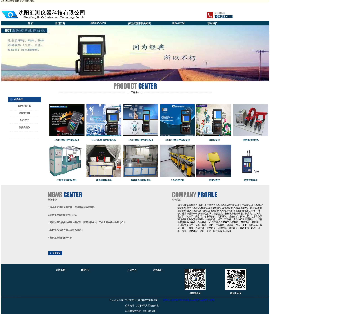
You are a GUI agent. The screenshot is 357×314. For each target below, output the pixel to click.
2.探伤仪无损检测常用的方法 (62, 215)
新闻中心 (85, 270)
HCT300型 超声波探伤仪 (177, 140)
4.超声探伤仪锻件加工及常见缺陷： (65, 230)
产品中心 (131, 270)
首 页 (30, 23)
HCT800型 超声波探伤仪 (67, 140)
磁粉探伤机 (24, 113)
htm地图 (203, 300)
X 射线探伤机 (177, 180)
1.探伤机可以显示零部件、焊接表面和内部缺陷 (71, 207)
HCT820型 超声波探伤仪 (141, 140)
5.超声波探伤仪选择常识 (60, 237)
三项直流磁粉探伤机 (67, 180)
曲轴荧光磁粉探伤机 (141, 180)
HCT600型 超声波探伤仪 (104, 140)
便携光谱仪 (214, 180)
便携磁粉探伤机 (251, 140)
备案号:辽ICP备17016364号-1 (177, 300)
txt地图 (211, 300)
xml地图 (195, 300)
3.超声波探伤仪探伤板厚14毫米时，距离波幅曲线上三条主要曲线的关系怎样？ (87, 222)
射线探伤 (24, 120)
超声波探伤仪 (24, 106)
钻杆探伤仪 (214, 140)
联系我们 (213, 23)
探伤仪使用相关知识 (139, 23)
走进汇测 (60, 23)
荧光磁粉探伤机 (104, 180)
